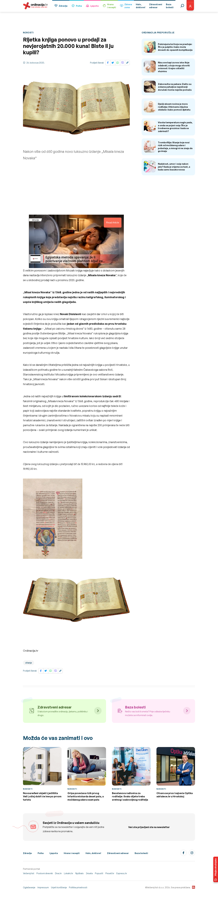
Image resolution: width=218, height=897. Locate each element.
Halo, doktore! (93, 853)
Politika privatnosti (78, 887)
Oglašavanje (29, 887)
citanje (28, 662)
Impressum (43, 887)
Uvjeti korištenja (59, 887)
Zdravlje (63, 6)
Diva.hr (58, 873)
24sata (89, 873)
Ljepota (94, 6)
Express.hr (121, 873)
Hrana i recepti (72, 853)
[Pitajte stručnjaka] (215, 869)
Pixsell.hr (109, 873)
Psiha (79, 6)
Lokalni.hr (68, 873)
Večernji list (28, 873)
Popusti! (99, 873)
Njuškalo (79, 873)
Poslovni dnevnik (44, 873)
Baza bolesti (141, 853)
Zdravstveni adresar (118, 853)
